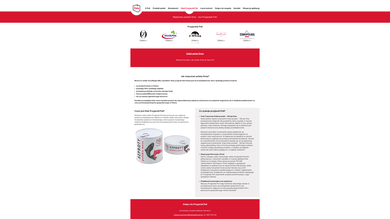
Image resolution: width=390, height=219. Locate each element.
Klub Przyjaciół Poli (189, 7)
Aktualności (173, 7)
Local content (206, 7)
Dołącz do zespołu (223, 7)
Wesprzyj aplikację (251, 7)
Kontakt (237, 7)
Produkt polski (159, 7)
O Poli (147, 7)
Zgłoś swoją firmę (195, 53)
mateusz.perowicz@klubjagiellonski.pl (188, 215)
